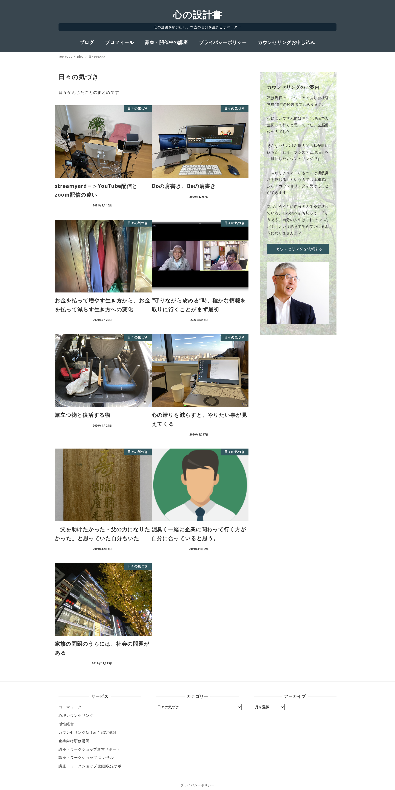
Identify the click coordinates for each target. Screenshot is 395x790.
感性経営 (66, 723)
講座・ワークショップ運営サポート (89, 749)
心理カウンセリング (76, 715)
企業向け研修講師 (74, 740)
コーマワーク (70, 706)
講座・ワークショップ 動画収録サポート (94, 765)
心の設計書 (197, 14)
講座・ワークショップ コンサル (86, 757)
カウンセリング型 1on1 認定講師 (88, 732)
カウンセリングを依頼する (299, 248)
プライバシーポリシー (198, 785)
